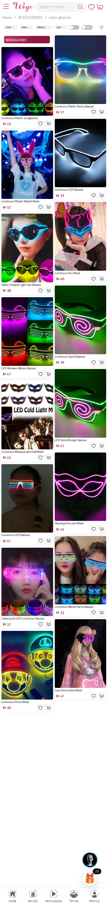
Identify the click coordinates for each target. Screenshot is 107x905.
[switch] (74, 27)
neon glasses (60, 17)
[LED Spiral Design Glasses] (80, 403)
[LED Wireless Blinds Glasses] (27, 331)
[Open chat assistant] (90, 860)
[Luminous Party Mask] (27, 665)
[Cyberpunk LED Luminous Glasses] (27, 582)
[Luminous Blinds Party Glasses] (80, 570)
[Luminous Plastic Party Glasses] (80, 69)
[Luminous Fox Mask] (80, 236)
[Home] (24, 6)
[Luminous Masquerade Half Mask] (27, 415)
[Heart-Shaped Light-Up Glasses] (27, 248)
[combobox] (9, 27)
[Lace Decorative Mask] (80, 653)
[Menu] (6, 7)
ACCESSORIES (30, 17)
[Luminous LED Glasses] (27, 498)
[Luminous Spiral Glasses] (80, 320)
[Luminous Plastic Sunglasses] (27, 81)
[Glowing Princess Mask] (80, 486)
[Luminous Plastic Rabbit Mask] (27, 165)
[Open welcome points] (90, 878)
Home (7, 17)
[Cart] (99, 6)
